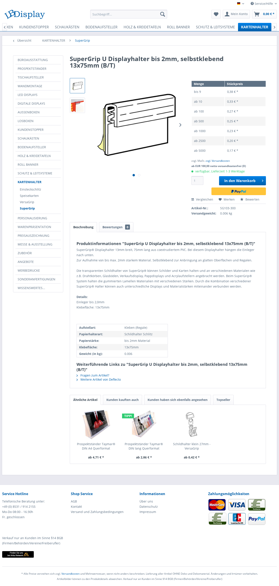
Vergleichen (204, 199)
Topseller (223, 400)
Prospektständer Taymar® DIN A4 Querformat (96, 446)
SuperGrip (27, 208)
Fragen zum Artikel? (94, 375)
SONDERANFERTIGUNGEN (36, 279)
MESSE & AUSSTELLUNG (35, 244)
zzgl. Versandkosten (218, 161)
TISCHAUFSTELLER (31, 77)
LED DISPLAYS (27, 95)
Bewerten (252, 199)
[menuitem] (128, 14)
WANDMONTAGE (30, 86)
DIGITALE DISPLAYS (31, 103)
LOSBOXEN (26, 121)
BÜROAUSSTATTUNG (33, 60)
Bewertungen (115, 227)
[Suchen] (162, 14)
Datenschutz (149, 506)
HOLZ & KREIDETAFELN (34, 156)
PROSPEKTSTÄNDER (32, 68)
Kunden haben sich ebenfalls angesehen (178, 400)
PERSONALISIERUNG (32, 218)
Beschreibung (83, 227)
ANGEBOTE (26, 262)
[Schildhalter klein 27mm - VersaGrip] (192, 424)
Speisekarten (29, 196)
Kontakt (76, 506)
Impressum (148, 512)
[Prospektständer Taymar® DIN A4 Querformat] (96, 424)
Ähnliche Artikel (85, 400)
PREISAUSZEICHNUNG (33, 235)
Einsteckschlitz (30, 189)
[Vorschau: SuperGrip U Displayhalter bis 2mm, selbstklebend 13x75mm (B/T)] (77, 85)
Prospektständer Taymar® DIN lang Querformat (144, 446)
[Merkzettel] (216, 14)
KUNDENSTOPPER (31, 130)
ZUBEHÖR (25, 253)
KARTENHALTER (29, 182)
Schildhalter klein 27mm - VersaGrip (192, 446)
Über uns (146, 501)
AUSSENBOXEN (29, 112)
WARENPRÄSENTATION (34, 227)
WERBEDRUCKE (29, 270)
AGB (74, 501)
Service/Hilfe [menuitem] (264, 4)
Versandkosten (70, 574)
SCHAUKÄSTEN (28, 138)
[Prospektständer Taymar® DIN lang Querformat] (144, 424)
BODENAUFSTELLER (32, 147)
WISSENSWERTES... (31, 288)
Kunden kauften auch (122, 400)
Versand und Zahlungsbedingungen (97, 512)
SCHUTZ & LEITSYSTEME (35, 173)
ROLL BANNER (28, 164)
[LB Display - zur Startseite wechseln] (24, 15)
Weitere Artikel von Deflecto (100, 379)
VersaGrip (27, 202)
